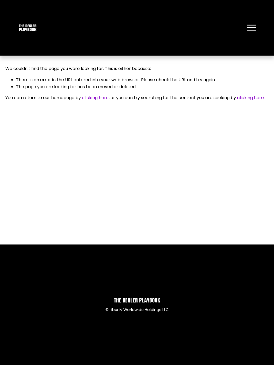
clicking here (95, 98)
